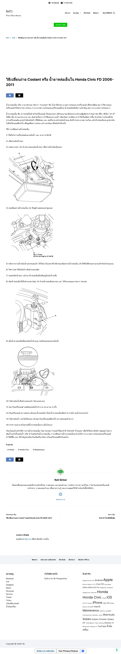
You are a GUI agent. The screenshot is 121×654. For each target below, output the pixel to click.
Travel (8, 597)
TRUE (96, 623)
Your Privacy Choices (68, 651)
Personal (10, 591)
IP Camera (89, 603)
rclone (100, 615)
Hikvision (94, 592)
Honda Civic (23, 450)
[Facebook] (10, 95)
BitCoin (85, 584)
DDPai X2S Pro (93, 587)
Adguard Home (87, 580)
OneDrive (102, 611)
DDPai (85, 587)
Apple (108, 580)
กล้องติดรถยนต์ (12, 603)
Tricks (8, 600)
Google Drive (86, 592)
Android (99, 580)
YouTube (102, 626)
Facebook (110, 587)
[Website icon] (60, 494)
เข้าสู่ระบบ (27, 539)
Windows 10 (109, 623)
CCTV (94, 584)
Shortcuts (109, 614)
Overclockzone (87, 615)
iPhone (97, 602)
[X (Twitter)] (19, 95)
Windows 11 (93, 626)
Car (7, 581)
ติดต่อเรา (96, 13)
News (8, 588)
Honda (10, 450)
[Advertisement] (60, 57)
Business (10, 578)
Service (9, 594)
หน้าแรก (67, 13)
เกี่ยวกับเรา (71, 560)
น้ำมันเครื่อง (11, 606)
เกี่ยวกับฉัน (87, 13)
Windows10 (86, 626)
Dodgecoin (103, 587)
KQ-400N (90, 607)
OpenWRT (108, 611)
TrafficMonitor (90, 623)
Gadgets (10, 585)
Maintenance (39, 450)
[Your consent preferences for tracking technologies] (117, 650)
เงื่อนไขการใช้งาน (83, 560)
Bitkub (89, 584)
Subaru (87, 618)
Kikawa (85, 607)
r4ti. (23, 644)
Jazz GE (106, 603)
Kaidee (112, 603)
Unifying (101, 623)
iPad (84, 603)
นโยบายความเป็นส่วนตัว (48, 560)
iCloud (104, 598)
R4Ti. (9, 11)
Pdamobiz (95, 615)
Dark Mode (107, 584)
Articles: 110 (60, 499)
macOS (97, 606)
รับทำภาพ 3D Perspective (55, 578)
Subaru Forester (99, 619)
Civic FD (100, 584)
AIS (93, 580)
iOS (109, 597)
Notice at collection (45, 651)
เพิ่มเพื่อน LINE (60, 25)
